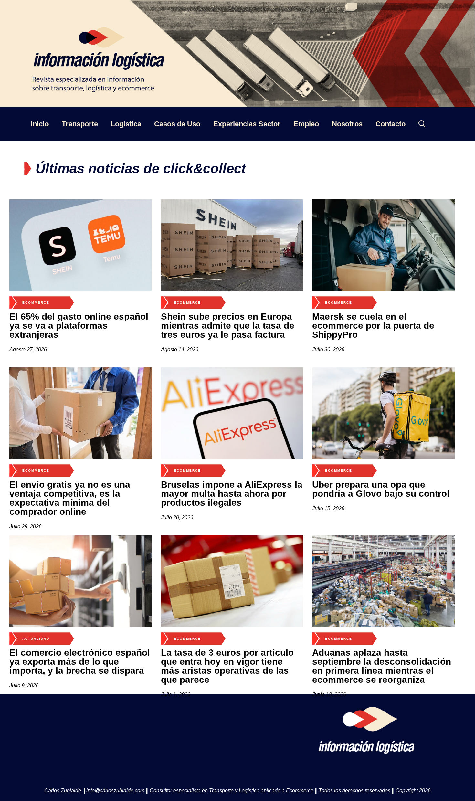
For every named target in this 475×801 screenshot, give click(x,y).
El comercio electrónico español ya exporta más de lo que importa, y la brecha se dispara (79, 662)
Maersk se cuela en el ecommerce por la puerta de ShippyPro (373, 325)
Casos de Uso (177, 124)
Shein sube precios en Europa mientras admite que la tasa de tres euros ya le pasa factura (227, 325)
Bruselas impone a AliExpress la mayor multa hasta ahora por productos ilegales (231, 494)
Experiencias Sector (246, 124)
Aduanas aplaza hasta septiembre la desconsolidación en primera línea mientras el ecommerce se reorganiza (381, 666)
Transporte (80, 124)
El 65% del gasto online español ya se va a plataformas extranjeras (78, 325)
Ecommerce (35, 302)
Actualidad (35, 638)
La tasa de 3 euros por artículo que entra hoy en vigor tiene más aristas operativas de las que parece (227, 666)
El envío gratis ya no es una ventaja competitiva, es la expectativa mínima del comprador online (69, 498)
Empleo (306, 124)
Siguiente (237, 725)
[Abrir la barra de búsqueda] (422, 124)
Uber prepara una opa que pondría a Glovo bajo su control (380, 489)
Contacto (390, 124)
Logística (126, 124)
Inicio (40, 124)
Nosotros (347, 124)
